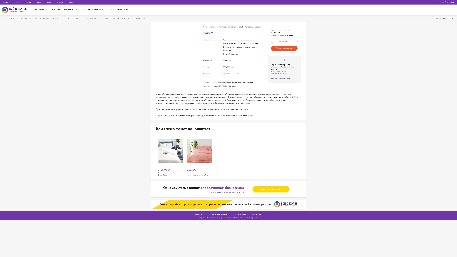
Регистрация (451, 2)
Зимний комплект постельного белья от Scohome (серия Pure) (199, 155)
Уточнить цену (284, 41)
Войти (442, 2)
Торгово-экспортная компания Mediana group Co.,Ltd (282, 66)
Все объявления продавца (281, 78)
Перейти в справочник (271, 189)
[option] (170, 155)
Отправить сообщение (284, 48)
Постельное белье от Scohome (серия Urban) (170, 155)
